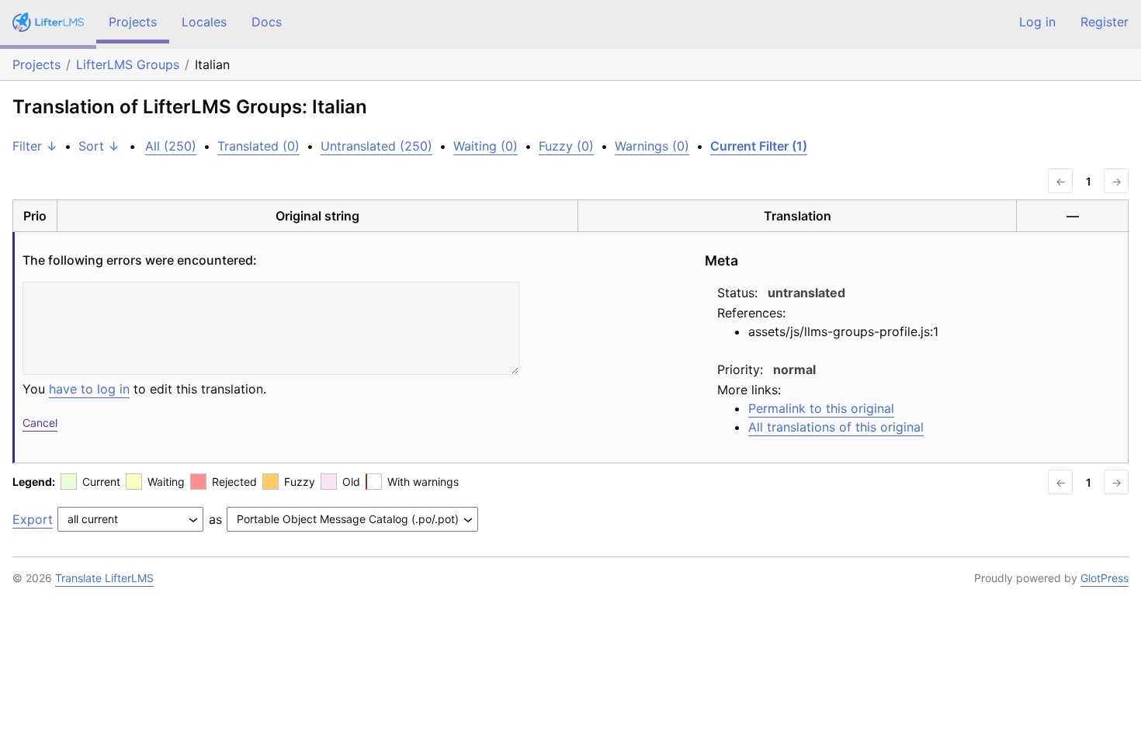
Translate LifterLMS (104, 577)
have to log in (89, 389)
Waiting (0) (485, 146)
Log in (1037, 21)
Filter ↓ (34, 146)
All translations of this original (836, 427)
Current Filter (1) (758, 146)
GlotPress (1104, 577)
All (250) (170, 146)
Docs (266, 21)
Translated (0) (258, 146)
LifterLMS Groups (127, 64)
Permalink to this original (821, 408)
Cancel (40, 422)
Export (32, 519)
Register (1104, 21)
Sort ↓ (99, 146)
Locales (204, 21)
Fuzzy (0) (566, 146)
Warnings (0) (652, 146)
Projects (133, 21)
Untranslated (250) (376, 146)
